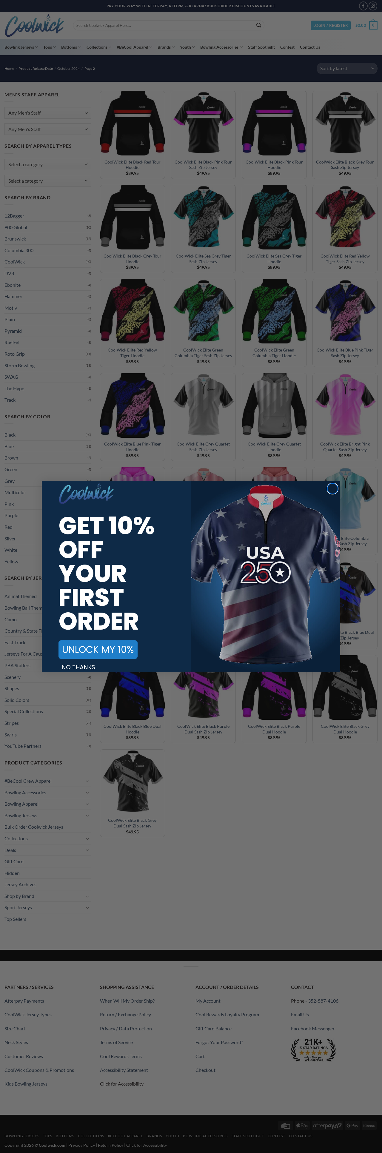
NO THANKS (78, 667)
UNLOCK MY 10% (98, 649)
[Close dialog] (332, 488)
